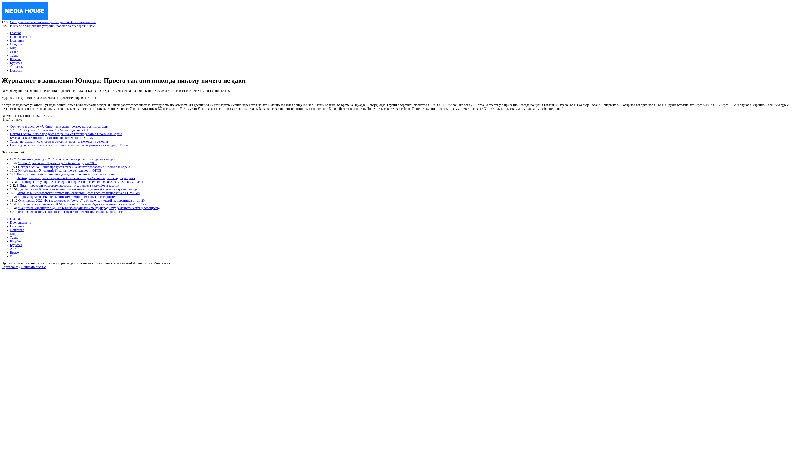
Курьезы (16, 63)
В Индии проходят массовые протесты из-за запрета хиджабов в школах (68, 185)
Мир (13, 48)
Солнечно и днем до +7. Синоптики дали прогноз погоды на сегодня (59, 126)
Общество (17, 44)
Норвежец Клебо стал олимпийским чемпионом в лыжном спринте (66, 197)
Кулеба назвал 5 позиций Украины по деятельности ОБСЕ (51, 137)
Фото (13, 256)
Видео (14, 252)
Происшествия (20, 36)
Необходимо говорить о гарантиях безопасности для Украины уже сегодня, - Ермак (69, 145)
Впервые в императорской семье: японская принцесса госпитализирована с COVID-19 (78, 193)
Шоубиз (15, 59)
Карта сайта (10, 267)
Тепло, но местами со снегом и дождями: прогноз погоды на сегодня (59, 141)
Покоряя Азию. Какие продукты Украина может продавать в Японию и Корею (66, 134)
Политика (17, 40)
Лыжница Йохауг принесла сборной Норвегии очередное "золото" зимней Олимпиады (80, 182)
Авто (13, 248)
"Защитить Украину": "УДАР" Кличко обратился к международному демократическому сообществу (89, 208)
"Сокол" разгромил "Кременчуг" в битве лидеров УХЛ (49, 130)
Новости (16, 70)
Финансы (16, 66)
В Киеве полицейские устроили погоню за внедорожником (52, 26)
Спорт (14, 51)
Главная (15, 33)
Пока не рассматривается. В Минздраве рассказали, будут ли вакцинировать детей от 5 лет (83, 204)
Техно (14, 55)
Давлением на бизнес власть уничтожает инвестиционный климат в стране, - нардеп (78, 189)
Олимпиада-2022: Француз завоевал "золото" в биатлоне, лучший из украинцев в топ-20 (81, 200)
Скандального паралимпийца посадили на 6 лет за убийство (53, 22)
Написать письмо (33, 267)
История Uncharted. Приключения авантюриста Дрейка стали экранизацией (70, 211)
